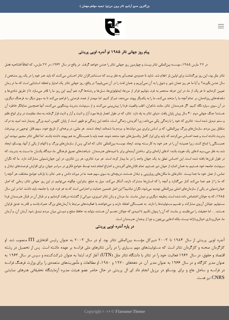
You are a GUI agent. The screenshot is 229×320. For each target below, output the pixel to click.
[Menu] (221, 26)
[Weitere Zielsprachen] (219, 61)
